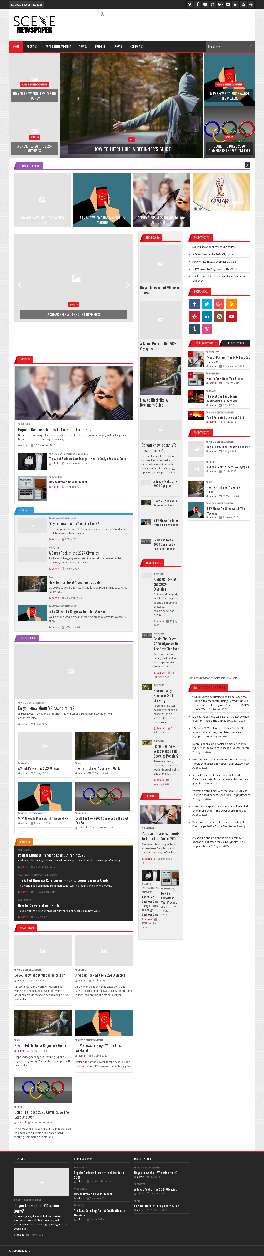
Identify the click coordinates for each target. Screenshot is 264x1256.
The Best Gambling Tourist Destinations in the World (222, 398)
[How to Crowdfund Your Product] (32, 488)
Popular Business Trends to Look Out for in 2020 (56, 429)
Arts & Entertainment (64, 453)
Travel (212, 391)
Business (26, 424)
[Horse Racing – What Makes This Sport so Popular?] (146, 742)
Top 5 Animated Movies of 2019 (225, 417)
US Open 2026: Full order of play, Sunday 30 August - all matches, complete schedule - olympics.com (218, 732)
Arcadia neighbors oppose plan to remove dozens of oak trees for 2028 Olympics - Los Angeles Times (218, 842)
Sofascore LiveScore (225, 678)
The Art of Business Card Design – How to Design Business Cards (87, 458)
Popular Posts (205, 343)
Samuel (82, 827)
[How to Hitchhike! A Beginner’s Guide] (32, 584)
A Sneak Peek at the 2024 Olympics (74, 553)
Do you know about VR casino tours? (74, 523)
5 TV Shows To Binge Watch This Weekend (78, 611)
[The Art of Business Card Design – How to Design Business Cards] (32, 461)
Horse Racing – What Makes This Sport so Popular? (166, 751)
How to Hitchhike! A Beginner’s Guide (74, 582)
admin (24, 445)
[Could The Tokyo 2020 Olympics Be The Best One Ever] (102, 796)
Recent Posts (236, 343)
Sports (55, 547)
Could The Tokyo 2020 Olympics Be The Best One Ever (101, 820)
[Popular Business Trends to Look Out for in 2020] (74, 393)
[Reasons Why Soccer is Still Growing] (146, 687)
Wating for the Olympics (211, 687)
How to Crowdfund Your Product (68, 481)
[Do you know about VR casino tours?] (32, 525)
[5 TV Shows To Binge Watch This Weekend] (32, 613)
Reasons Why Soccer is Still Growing (163, 695)
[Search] (251, 46)
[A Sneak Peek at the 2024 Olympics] (32, 554)
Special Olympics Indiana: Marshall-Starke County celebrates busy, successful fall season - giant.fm (220, 779)
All (53, 577)
